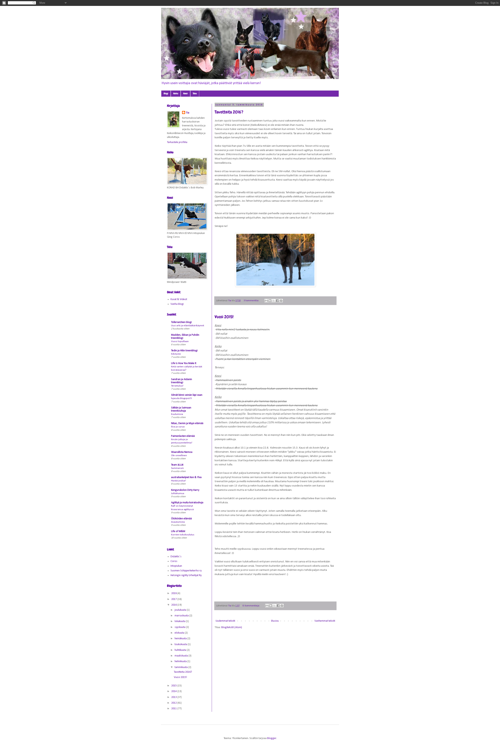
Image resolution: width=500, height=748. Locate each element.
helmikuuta (181, 661)
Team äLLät (177, 464)
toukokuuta (181, 644)
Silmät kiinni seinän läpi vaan (186, 395)
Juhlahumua (177, 493)
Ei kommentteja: (251, 606)
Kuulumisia (177, 414)
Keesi (185, 93)
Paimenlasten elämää (183, 436)
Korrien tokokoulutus (182, 534)
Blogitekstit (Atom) (231, 627)
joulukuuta (181, 610)
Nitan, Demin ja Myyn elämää (187, 423)
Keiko (175, 93)
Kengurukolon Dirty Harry (185, 490)
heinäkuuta (181, 638)
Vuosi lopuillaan (180, 341)
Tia (187, 112)
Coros (174, 561)
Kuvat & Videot (179, 299)
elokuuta (180, 632)
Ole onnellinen (179, 455)
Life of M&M (178, 531)
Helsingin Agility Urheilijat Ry (186, 575)
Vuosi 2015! (224, 317)
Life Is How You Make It (183, 363)
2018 (174, 593)
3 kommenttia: (252, 300)
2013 (174, 697)
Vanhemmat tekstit (324, 620)
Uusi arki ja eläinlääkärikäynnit (187, 325)
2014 (174, 691)
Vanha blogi (177, 304)
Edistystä (176, 354)
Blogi (166, 93)
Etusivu (275, 620)
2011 (174, 708)
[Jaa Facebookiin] (277, 301)
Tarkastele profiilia (177, 142)
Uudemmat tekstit (225, 620)
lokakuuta (180, 621)
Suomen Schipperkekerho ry (186, 570)
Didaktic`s (176, 556)
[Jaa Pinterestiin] (281, 301)
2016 (174, 604)
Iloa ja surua (178, 426)
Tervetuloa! (177, 386)
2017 (174, 599)
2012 (174, 702)
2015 (174, 685)
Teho (195, 93)
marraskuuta (182, 615)
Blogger (271, 738)
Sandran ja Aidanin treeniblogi (181, 381)
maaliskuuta (181, 655)
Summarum (177, 468)
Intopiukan (176, 566)
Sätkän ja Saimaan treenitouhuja (181, 409)
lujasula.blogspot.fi (181, 398)
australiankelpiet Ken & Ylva (186, 477)
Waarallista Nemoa (181, 452)
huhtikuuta (181, 650)
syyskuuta (180, 627)
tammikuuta (181, 667)
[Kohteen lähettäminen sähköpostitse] (266, 301)
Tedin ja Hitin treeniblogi (184, 350)
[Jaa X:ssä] (274, 301)
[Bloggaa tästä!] (270, 301)
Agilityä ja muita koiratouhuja (187, 502)
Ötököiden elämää (181, 518)
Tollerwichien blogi (181, 322)
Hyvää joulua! (178, 480)
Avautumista (178, 522)
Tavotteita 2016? (229, 112)
